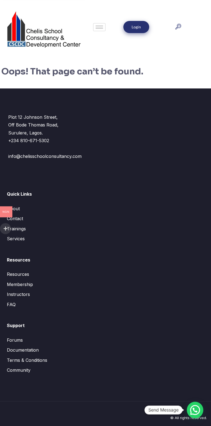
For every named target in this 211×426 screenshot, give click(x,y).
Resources (18, 274)
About (13, 208)
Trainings (16, 228)
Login (136, 27)
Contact (15, 218)
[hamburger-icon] (99, 27)
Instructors (18, 294)
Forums (15, 340)
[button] (178, 27)
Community (18, 370)
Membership (20, 284)
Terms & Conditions (27, 360)
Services (16, 238)
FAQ (11, 304)
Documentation (23, 350)
